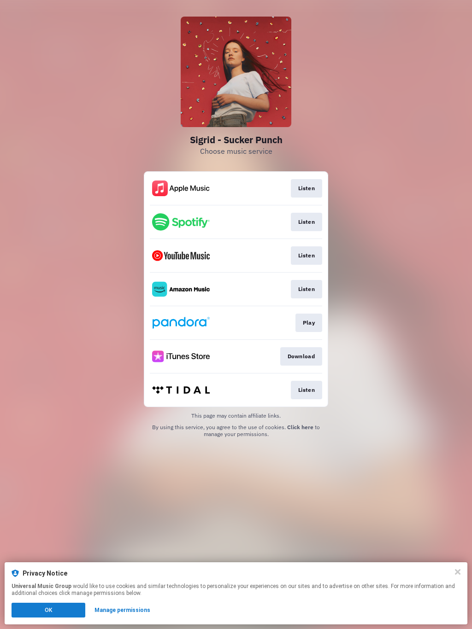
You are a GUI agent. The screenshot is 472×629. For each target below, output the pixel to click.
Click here (300, 427)
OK (48, 610)
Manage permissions (122, 610)
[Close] (457, 572)
